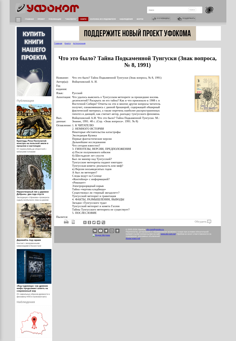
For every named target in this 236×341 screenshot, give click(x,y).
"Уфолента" (71, 19)
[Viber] (103, 222)
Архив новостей (133, 238)
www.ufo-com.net (168, 234)
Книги (83, 19)
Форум (140, 19)
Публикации (55, 19)
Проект (41, 19)
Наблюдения (126, 19)
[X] (94, 222)
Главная (29, 19)
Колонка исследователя (103, 19)
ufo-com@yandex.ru (155, 229)
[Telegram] (98, 222)
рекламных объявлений (149, 236)
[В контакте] (85, 222)
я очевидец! (163, 18)
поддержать (188, 18)
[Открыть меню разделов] (18, 19)
